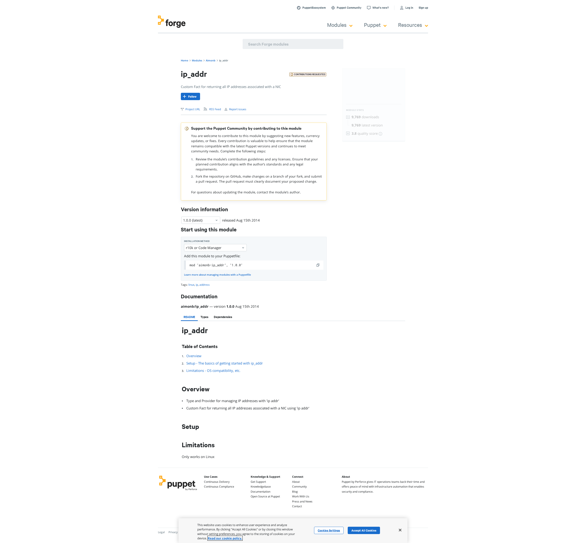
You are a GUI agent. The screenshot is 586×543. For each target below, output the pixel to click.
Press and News (302, 501)
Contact (297, 506)
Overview (193, 356)
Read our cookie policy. (225, 538)
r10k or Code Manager (203, 247)
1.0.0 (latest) (192, 220)
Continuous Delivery (217, 482)
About (296, 482)
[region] (293, 530)
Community (299, 486)
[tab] (189, 317)
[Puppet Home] (178, 491)
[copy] (318, 265)
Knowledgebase (261, 486)
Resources (410, 24)
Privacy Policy (177, 532)
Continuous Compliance (219, 486)
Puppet (372, 24)
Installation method (197, 241)
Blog (295, 492)
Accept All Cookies (363, 530)
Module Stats (355, 110)
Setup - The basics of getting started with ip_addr (224, 363)
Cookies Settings (329, 530)
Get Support (258, 482)
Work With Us (300, 496)
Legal (161, 532)
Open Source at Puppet (265, 496)
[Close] (400, 530)
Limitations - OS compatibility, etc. (213, 370)
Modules (337, 24)
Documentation (260, 492)
